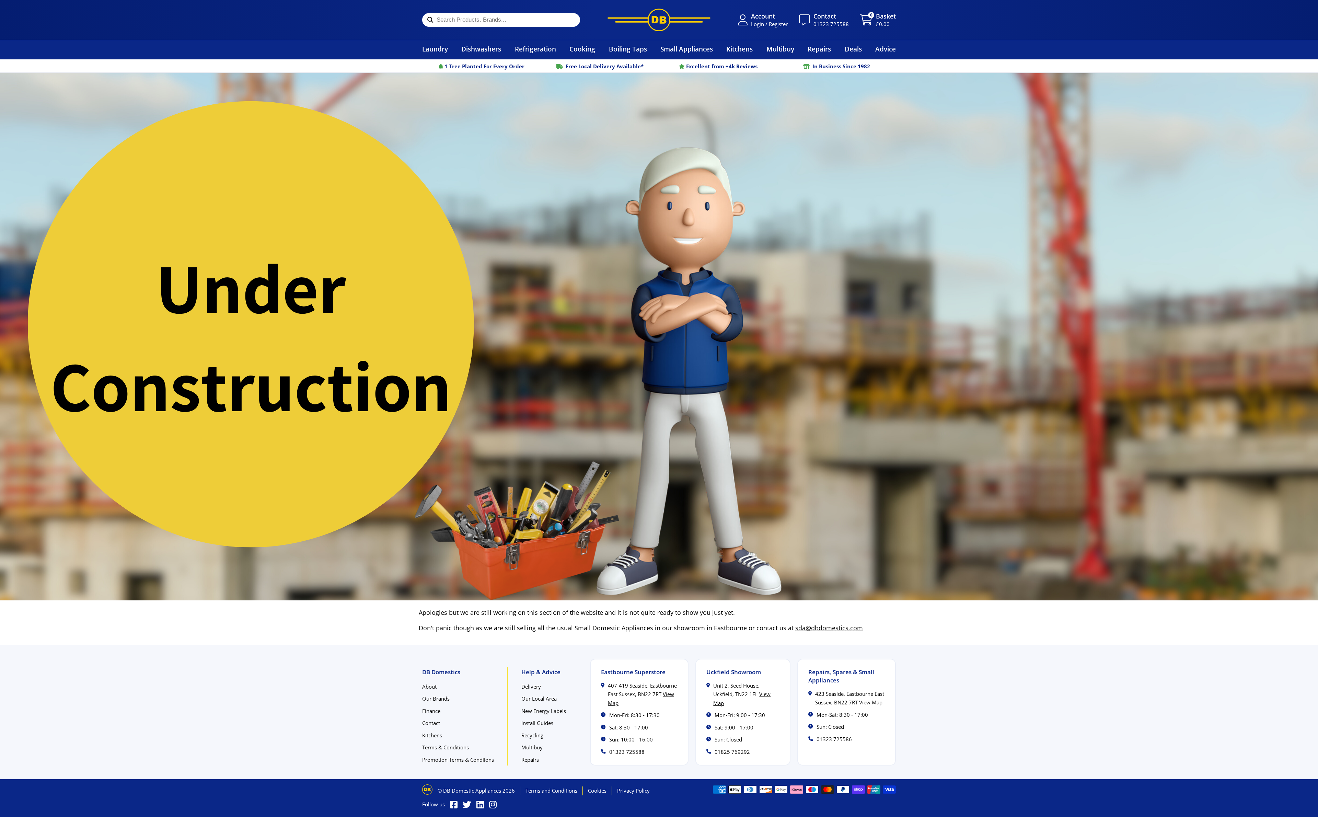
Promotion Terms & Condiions (458, 759)
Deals (853, 49)
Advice (885, 49)
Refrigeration (535, 49)
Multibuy (780, 49)
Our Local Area (539, 698)
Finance (431, 710)
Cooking (582, 49)
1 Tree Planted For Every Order (483, 66)
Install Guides (537, 723)
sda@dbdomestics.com (829, 628)
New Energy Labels (543, 710)
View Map (870, 702)
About (429, 686)
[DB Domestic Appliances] (659, 20)
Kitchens (739, 49)
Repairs (819, 49)
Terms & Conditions (445, 747)
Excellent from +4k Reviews (721, 66)
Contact (431, 723)
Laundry (435, 49)
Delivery (531, 686)
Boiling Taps (628, 49)
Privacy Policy (633, 790)
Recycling (532, 735)
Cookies (597, 790)
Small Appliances (686, 49)
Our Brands (436, 698)
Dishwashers (481, 49)
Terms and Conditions (551, 790)
